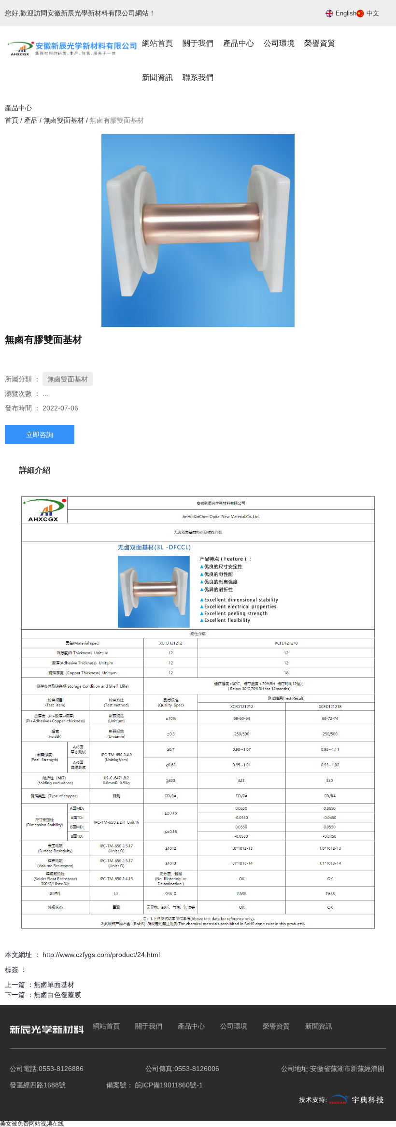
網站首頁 (157, 43)
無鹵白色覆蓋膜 (57, 995)
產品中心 (238, 43)
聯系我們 (198, 77)
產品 (31, 120)
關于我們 (198, 43)
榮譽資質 (319, 43)
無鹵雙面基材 (63, 120)
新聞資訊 (157, 77)
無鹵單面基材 (54, 984)
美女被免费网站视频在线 (32, 1123)
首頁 (12, 120)
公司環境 (279, 43)
